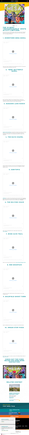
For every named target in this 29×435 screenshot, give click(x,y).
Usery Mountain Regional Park (20, 262)
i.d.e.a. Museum (5, 231)
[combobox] (3, 434)
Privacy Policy (16, 433)
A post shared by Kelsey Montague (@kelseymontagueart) (10, 96)
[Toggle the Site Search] (1, 1)
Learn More (11, 400)
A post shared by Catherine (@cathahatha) (9, 227)
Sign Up (3, 421)
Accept (7, 430)
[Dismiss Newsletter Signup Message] (14, 418)
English (4, 434)
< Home (16, 25)
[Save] (19, 400)
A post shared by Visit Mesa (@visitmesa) (9, 63)
